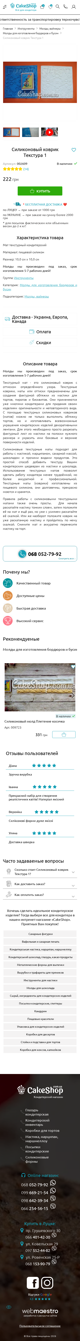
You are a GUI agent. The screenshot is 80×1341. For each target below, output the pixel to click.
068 (34, 1184)
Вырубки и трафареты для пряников (40, 972)
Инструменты (26, 28)
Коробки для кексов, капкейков (40, 1049)
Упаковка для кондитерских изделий (40, 1026)
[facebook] (33, 1283)
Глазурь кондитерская (37, 1112)
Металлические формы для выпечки (40, 964)
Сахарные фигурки (41, 933)
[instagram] (47, 1283)
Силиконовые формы (37, 1159)
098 (34, 1200)
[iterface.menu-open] (4, 7)
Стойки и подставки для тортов (40, 1042)
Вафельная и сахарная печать (40, 941)
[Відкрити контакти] (65, 7)
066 (34, 1208)
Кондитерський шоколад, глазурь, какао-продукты (41, 957)
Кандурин (40, 1011)
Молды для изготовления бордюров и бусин (30, 33)
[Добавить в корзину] (64, 734)
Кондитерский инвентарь (37, 1122)
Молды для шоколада (40, 988)
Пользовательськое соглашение (40, 1325)
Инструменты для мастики (40, 980)
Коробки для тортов (42, 1130)
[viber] (53, 1198)
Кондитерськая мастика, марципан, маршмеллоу (40, 949)
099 (34, 1192)
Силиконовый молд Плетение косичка (34, 721)
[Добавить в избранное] (73, 667)
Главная (8, 28)
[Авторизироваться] (73, 7)
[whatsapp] (53, 1182)
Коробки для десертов (40, 1034)
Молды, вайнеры (50, 28)
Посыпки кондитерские (37, 1149)
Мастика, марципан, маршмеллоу (41, 1138)
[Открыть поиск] (58, 7)
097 (37, 1250)
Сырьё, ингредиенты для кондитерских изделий (40, 995)
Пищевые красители (40, 1018)
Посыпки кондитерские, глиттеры (40, 1003)
